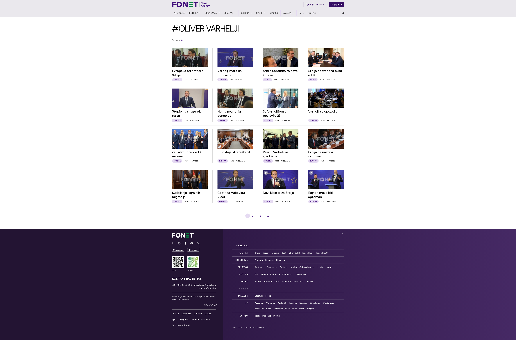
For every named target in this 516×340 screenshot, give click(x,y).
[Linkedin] (173, 243)
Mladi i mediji (298, 308)
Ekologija (280, 260)
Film (256, 274)
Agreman (259, 303)
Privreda (259, 260)
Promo (276, 315)
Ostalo (309, 281)
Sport (175, 319)
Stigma (310, 308)
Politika (175, 313)
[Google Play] (178, 250)
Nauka (294, 267)
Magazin (184, 319)
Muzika (264, 274)
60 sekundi (315, 303)
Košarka (268, 281)
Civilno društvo (306, 267)
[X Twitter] (198, 243)
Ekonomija (186, 313)
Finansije (269, 260)
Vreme (330, 267)
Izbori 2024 (308, 252)
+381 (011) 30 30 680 (182, 285)
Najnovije (242, 245)
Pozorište (275, 274)
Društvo (198, 313)
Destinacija (328, 303)
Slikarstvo (301, 274)
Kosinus (303, 303)
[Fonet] (191, 4)
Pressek (293, 303)
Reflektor (259, 308)
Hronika (320, 267)
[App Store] (193, 250)
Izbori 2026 (322, 252)
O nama (195, 319)
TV (246, 303)
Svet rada (259, 267)
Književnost (287, 274)
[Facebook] (185, 243)
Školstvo (284, 267)
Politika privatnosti (181, 325)
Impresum (206, 319)
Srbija (257, 252)
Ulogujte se (336, 4)
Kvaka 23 (282, 303)
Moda (268, 295)
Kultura (208, 313)
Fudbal (258, 281)
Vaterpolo (298, 281)
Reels (257, 315)
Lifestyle (259, 295)
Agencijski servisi (314, 4)
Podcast (266, 315)
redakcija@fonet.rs (207, 288)
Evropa (275, 252)
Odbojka (286, 281)
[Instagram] (179, 243)
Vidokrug (270, 303)
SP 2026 (243, 288)
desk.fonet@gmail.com (205, 285)
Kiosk (268, 308)
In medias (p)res (282, 308)
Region (266, 252)
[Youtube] (191, 243)
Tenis (277, 281)
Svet (284, 252)
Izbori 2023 (294, 252)
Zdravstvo (272, 267)
